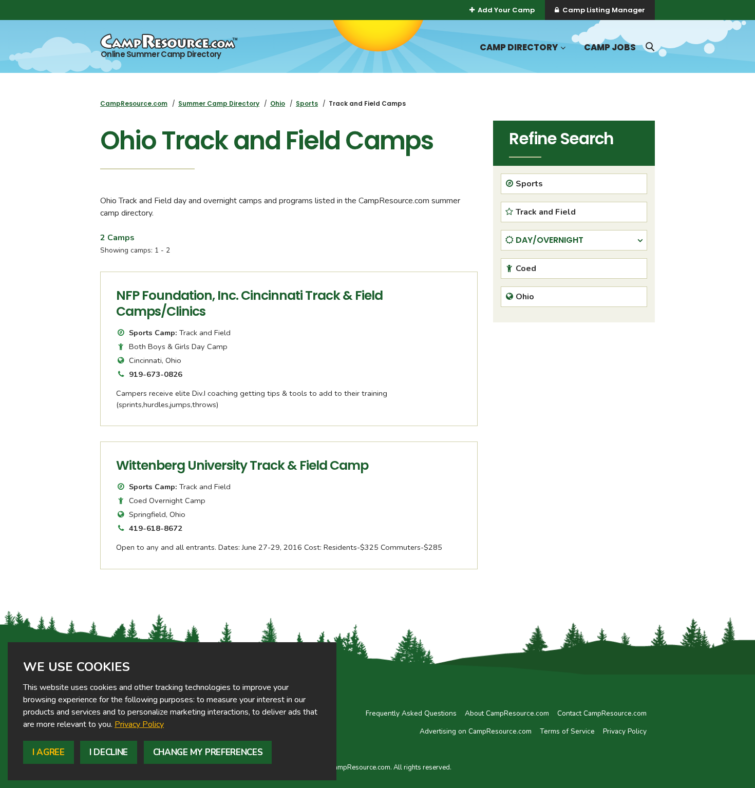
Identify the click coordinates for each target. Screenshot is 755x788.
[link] (139, 724)
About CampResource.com (507, 713)
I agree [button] (48, 752)
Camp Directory (519, 47)
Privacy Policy (139, 724)
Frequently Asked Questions (411, 713)
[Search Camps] (650, 47)
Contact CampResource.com (602, 713)
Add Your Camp (506, 10)
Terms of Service (567, 731)
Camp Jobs (610, 47)
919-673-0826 (155, 374)
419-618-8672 (155, 528)
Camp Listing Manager (603, 10)
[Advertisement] (574, 402)
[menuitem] (133, 103)
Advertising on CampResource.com (476, 731)
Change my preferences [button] (208, 752)
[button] (562, 48)
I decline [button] (108, 752)
